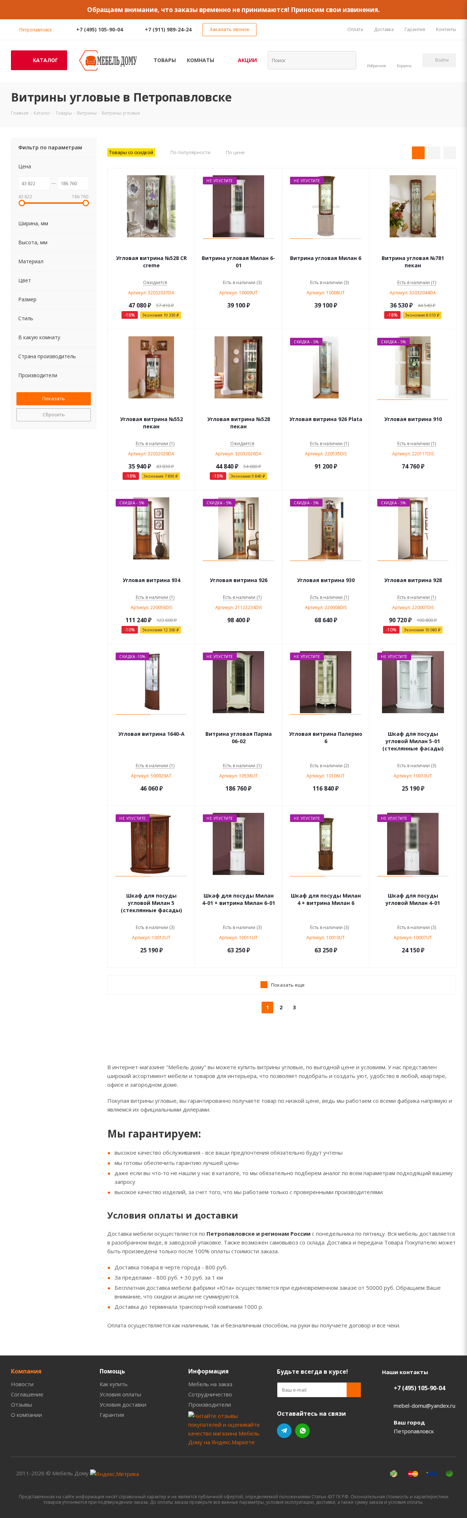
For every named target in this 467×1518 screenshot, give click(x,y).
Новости (22, 1384)
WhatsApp (302, 1430)
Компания (26, 1371)
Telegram (284, 1430)
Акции (247, 60)
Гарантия (112, 1414)
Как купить (114, 1384)
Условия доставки (123, 1404)
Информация (208, 1371)
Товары (165, 60)
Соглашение (27, 1394)
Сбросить (54, 414)
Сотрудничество (210, 1394)
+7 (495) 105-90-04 (99, 29)
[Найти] (346, 60)
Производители (209, 1404)
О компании (26, 1414)
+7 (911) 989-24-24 (168, 29)
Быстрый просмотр (151, 247)
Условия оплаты (120, 1394)
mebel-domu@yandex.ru (424, 1405)
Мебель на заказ (210, 1384)
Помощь (112, 1371)
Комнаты (200, 60)
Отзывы (21, 1404)
